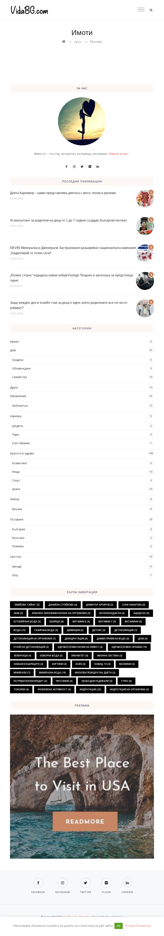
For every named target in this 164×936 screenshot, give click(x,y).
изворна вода (51, 655)
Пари (15, 434)
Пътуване (16, 519)
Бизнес (14, 341)
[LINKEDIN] (127, 880)
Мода (16, 472)
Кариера (15, 416)
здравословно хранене (129, 647)
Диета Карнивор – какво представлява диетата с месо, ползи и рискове (63, 193)
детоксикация (125, 630)
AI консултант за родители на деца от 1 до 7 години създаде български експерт (68, 220)
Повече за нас (118, 154)
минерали (22, 672)
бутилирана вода (27, 621)
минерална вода (52, 672)
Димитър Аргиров (99, 604)
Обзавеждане (21, 368)
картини (59, 664)
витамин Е (81, 621)
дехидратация (76, 638)
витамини (133, 621)
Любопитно (20, 406)
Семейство (19, 377)
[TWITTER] (85, 880)
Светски (15, 557)
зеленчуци (22, 655)
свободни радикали (96, 681)
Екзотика (18, 538)
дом (143, 638)
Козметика (19, 463)
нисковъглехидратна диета (95, 672)
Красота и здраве (22, 453)
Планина (18, 546)
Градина (17, 360)
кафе (81, 664)
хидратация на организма (129, 689)
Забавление (18, 396)
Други (14, 387)
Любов (14, 499)
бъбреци (57, 621)
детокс (98, 630)
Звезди (16, 566)
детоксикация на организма (35, 638)
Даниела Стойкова (62, 604)
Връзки (17, 509)
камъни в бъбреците (28, 664)
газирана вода (46, 630)
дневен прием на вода (113, 638)
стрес (126, 681)
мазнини (127, 664)
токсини (21, 689)
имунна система (109, 655)
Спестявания (21, 443)
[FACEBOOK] (38, 880)
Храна (16, 489)
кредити (17, 426)
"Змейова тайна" (27, 604)
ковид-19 (102, 664)
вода (20, 630)
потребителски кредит (30, 681)
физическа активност (54, 689)
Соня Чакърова (133, 604)
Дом (13, 350)
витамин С (107, 621)
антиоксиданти (112, 613)
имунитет (79, 655)
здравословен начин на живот (80, 647)
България (18, 529)
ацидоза (141, 613)
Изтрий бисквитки (138, 926)
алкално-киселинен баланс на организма (61, 613)
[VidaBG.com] (82, 10)
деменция (75, 630)
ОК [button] (118, 926)
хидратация (90, 689)
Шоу (15, 575)
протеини (64, 681)
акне (18, 613)
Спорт (16, 480)
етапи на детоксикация (31, 647)
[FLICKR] (106, 880)
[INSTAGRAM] (62, 880)
